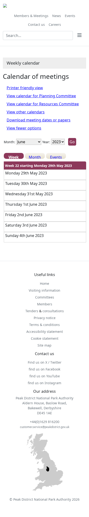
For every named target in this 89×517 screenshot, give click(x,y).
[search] (79, 35)
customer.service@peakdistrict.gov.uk (44, 427)
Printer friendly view (25, 87)
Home (44, 283)
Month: (9, 142)
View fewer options (24, 128)
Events (70, 15)
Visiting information (44, 290)
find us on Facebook (44, 369)
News (56, 15)
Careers (55, 24)
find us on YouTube (44, 376)
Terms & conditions (44, 324)
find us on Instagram (44, 383)
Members (44, 304)
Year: (46, 142)
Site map (44, 345)
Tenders (31, 311)
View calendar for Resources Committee (43, 104)
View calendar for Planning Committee (41, 95)
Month (35, 157)
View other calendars (26, 112)
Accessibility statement (44, 331)
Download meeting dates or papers (38, 120)
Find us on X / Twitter (44, 362)
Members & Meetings (31, 15)
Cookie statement (44, 338)
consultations (53, 311)
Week (14, 157)
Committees (44, 297)
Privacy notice (45, 318)
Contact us (36, 24)
